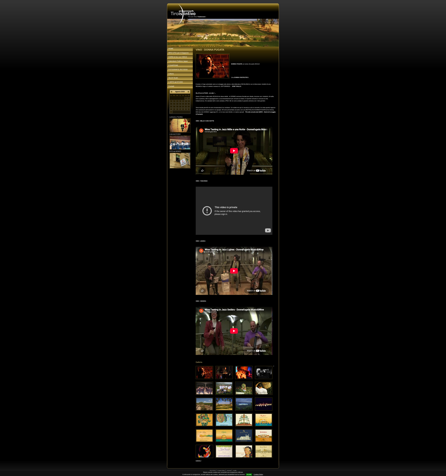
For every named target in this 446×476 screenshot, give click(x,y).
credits (235, 470)
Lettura (171, 74)
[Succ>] (188, 91)
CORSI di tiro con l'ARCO (177, 57)
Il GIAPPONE (173, 65)
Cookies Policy (258, 474)
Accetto (249, 474)
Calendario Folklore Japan (178, 61)
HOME (170, 49)
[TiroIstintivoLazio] (188, 14)
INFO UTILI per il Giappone (178, 53)
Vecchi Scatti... (173, 78)
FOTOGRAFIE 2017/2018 (177, 69)
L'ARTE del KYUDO (175, 82)
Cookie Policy (221, 470)
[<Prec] (171, 91)
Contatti (171, 86)
